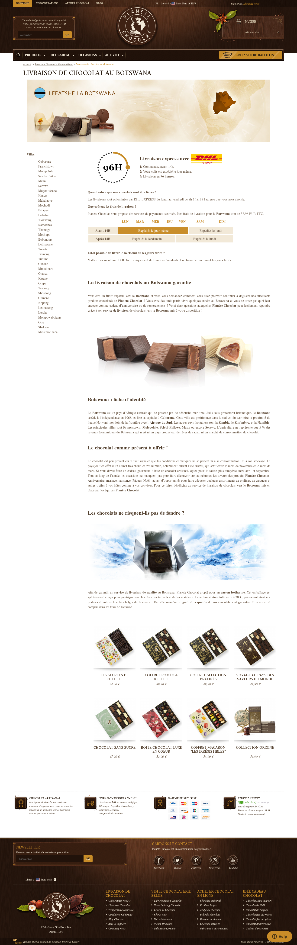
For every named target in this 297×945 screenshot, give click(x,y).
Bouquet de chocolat (211, 919)
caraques (261, 480)
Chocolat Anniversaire (258, 924)
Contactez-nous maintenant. (251, 814)
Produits (33, 55)
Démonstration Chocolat (167, 900)
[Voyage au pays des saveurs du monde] (255, 647)
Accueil (27, 64)
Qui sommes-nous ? (119, 900)
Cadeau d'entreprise (257, 928)
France (123, 802)
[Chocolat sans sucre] (115, 719)
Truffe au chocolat (210, 910)
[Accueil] (18, 55)
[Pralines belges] (178, 354)
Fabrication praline (164, 928)
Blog (99, 3)
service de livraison (116, 310)
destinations (117, 813)
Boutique (22, 3)
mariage (111, 480)
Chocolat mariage (210, 924)
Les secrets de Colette (114, 677)
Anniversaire (96, 480)
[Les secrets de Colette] (115, 647)
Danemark (104, 809)
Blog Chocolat (116, 919)
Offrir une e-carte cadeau (214, 928)
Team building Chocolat (167, 905)
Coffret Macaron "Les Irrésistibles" (208, 749)
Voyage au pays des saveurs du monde (255, 677)
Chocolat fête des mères (259, 914)
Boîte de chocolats (210, 914)
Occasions (88, 55)
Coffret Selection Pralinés (208, 677)
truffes (101, 485)
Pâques (137, 480)
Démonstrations (47, 3)
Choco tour (160, 914)
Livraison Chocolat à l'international (54, 64)
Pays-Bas (115, 806)
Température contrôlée (120, 910)
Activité (113, 55)
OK (67, 34)
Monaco (114, 809)
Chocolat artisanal (210, 900)
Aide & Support (117, 924)
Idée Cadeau (60, 55)
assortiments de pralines (234, 480)
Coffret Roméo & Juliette (161, 677)
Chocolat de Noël (255, 905)
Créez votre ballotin (255, 55)
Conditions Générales (120, 914)
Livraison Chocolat (119, 905)
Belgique (132, 802)
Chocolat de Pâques (257, 910)
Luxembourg (127, 806)
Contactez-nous (117, 928)
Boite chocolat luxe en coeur (161, 749)
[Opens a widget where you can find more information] (279, 937)
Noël (146, 480)
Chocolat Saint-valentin (258, 900)
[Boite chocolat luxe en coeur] (161, 719)
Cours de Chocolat (164, 910)
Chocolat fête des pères (258, 919)
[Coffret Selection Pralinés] (208, 647)
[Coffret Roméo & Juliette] (161, 647)
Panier (250, 22)
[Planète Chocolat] (136, 27)
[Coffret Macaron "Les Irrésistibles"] (208, 719)
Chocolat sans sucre (115, 747)
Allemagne (104, 806)
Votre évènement (163, 919)
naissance (125, 480)
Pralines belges (208, 905)
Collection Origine (255, 747)
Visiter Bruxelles (163, 924)
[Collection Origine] (255, 719)
